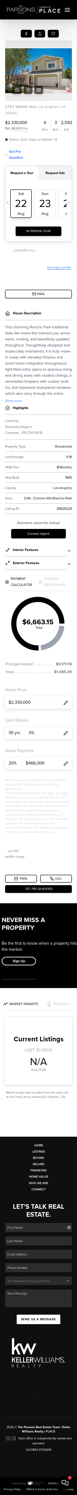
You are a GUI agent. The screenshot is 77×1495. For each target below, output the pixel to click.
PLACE (50, 1431)
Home (38, 1145)
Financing (38, 1170)
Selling (38, 1164)
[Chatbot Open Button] (65, 1483)
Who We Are (38, 1183)
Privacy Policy (12, 1489)
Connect (38, 1189)
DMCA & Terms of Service (42, 1489)
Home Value (38, 1177)
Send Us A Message (38, 1319)
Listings (38, 1152)
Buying (38, 1158)
